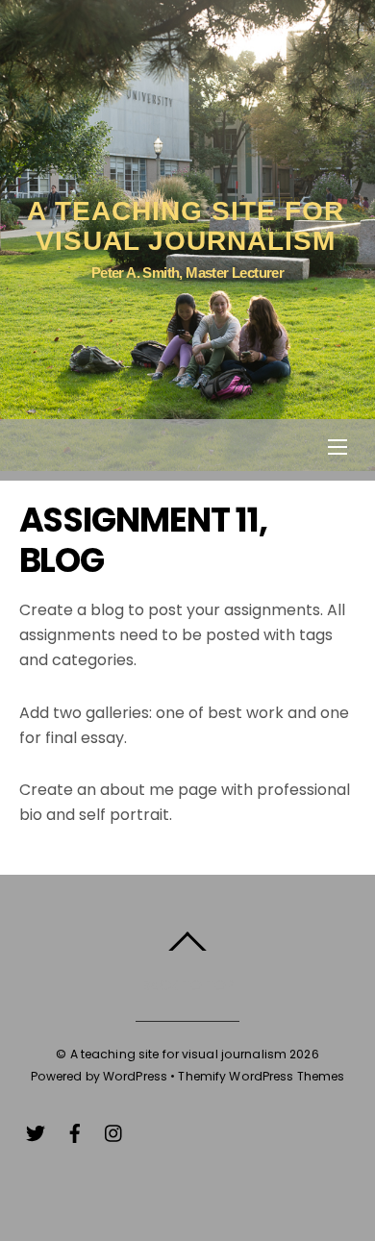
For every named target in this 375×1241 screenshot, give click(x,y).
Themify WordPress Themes (261, 1076)
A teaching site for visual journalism (179, 1054)
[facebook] (75, 1130)
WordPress (135, 1076)
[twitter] (35, 1130)
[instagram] (114, 1130)
